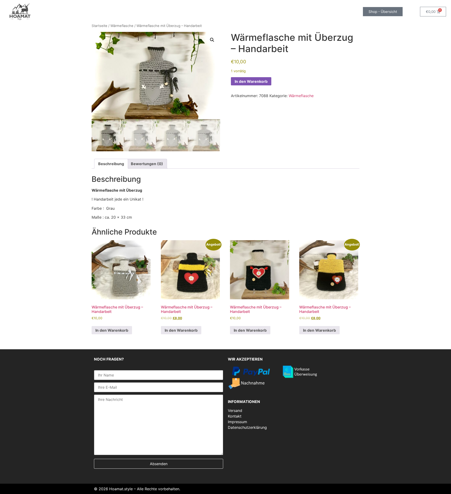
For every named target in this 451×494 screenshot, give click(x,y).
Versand (235, 410)
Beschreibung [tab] (111, 163)
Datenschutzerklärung (247, 427)
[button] (212, 40)
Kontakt (234, 416)
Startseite (99, 26)
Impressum (237, 421)
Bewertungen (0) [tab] (147, 163)
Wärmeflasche (121, 26)
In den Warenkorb (251, 81)
